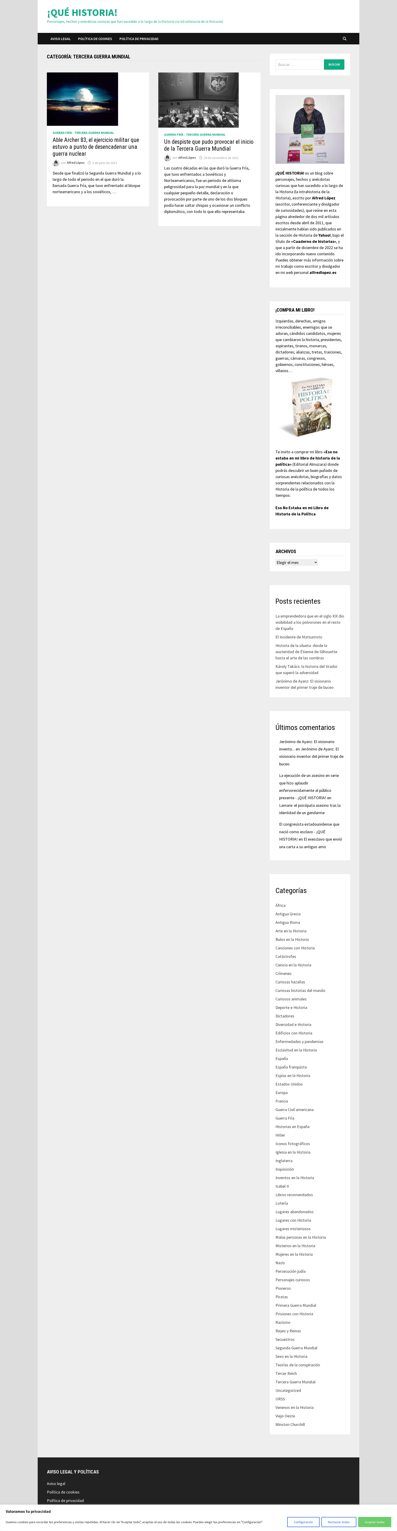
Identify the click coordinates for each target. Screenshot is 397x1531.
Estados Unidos (289, 1084)
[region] (198, 1518)
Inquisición (284, 1169)
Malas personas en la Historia (300, 1237)
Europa (281, 1092)
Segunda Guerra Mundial (296, 1347)
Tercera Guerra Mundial (94, 133)
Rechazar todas (339, 1522)
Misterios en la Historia (295, 1245)
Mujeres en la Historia (294, 1254)
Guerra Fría (62, 133)
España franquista (291, 1067)
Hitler (280, 1135)
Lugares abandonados (294, 1211)
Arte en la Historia (290, 931)
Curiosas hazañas (290, 982)
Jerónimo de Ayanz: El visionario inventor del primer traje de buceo (311, 756)
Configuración (303, 1522)
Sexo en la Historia (291, 1356)
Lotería (281, 1203)
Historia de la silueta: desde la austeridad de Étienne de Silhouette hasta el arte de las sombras (306, 652)
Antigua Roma (287, 922)
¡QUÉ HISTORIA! (82, 12)
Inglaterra (283, 1160)
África (280, 905)
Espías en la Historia (292, 1075)
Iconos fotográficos (292, 1143)
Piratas (281, 1296)
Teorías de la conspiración (297, 1364)
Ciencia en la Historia (293, 965)
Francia (281, 1101)
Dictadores (284, 1016)
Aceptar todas (375, 1522)
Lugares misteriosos (293, 1228)
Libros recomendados (294, 1194)
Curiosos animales (291, 999)
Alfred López (76, 163)
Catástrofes (285, 956)
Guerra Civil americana (294, 1109)
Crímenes (283, 973)
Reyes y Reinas (288, 1330)
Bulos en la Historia (292, 939)
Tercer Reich (286, 1373)
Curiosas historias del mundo (300, 990)
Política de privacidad (139, 38)
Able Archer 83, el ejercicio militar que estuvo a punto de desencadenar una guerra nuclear (96, 147)
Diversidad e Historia (293, 1024)
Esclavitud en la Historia (296, 1050)
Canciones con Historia (295, 948)
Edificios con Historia (293, 1033)
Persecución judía (290, 1271)
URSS (280, 1399)
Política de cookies (95, 38)
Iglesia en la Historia (292, 1152)
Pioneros (283, 1288)
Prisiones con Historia (294, 1313)
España (281, 1058)
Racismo (282, 1322)
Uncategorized (288, 1390)
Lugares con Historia (293, 1220)
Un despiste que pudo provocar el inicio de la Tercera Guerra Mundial (208, 145)
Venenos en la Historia (294, 1407)
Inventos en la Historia (294, 1177)
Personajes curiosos (292, 1279)
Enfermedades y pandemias (299, 1041)
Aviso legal (61, 38)
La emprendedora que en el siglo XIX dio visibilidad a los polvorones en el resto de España (309, 622)
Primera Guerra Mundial (295, 1305)
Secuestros (285, 1339)
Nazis (280, 1262)
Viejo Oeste (285, 1416)
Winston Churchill (290, 1424)
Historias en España (292, 1126)
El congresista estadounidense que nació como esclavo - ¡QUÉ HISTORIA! (309, 832)
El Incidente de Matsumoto (298, 637)
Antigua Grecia (288, 913)
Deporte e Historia (291, 1007)
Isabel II (282, 1186)
